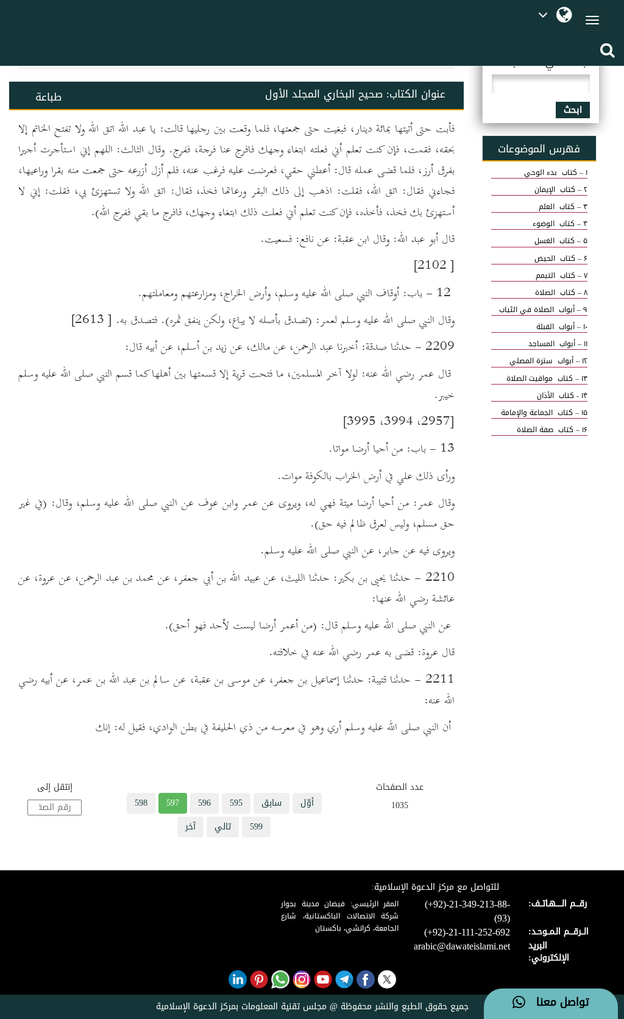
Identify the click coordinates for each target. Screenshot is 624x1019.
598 (141, 803)
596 (204, 803)
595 (236, 803)
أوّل (307, 803)
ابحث (573, 110)
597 (172, 803)
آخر (190, 826)
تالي (222, 826)
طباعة (48, 97)
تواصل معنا (557, 1002)
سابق (271, 803)
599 (256, 826)
